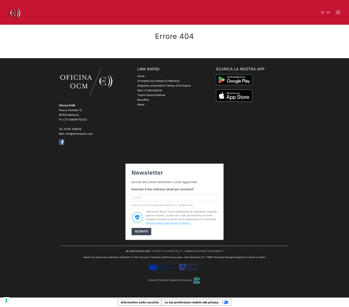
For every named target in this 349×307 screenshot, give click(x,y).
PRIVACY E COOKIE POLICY (167, 251)
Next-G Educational (149, 90)
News (141, 104)
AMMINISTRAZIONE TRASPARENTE (204, 251)
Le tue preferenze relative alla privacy (191, 302)
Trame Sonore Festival (151, 95)
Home (141, 76)
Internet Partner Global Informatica (170, 280)
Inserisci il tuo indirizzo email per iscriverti (162, 189)
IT (322, 12)
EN (328, 12)
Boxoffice (143, 99)
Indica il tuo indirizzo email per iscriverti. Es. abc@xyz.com (162, 205)
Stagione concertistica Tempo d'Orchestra (164, 85)
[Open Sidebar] (338, 12)
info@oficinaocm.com (79, 133)
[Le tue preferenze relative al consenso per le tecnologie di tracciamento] (6, 300)
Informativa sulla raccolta (140, 302)
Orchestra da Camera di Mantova (158, 80)
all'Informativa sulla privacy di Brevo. (168, 223)
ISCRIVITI (141, 231)
